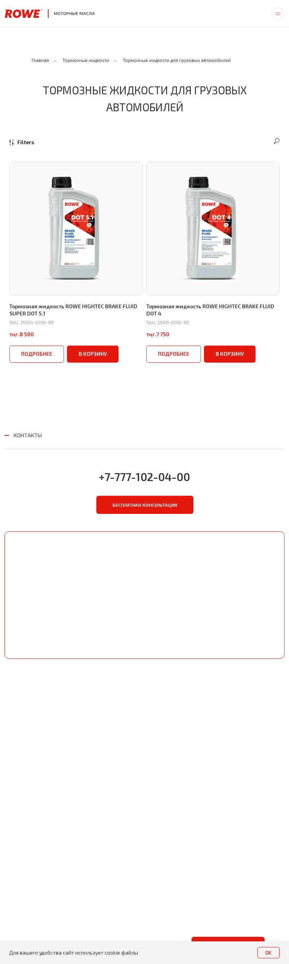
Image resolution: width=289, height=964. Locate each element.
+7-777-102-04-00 (144, 476)
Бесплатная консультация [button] (145, 504)
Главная (40, 60)
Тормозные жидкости (85, 60)
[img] (278, 14)
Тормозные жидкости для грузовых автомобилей (177, 60)
